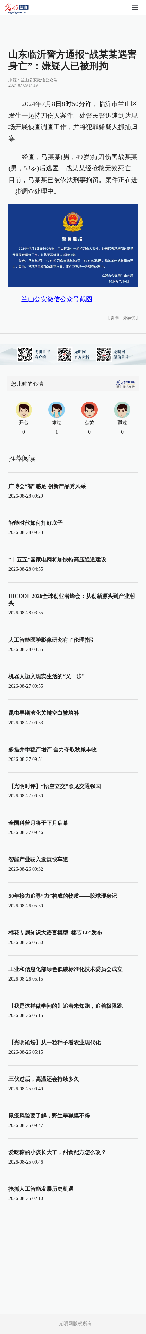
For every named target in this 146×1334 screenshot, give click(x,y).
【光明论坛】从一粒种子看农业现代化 (54, 1042)
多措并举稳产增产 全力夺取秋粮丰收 (52, 749)
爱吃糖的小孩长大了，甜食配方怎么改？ (57, 1152)
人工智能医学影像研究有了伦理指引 (51, 640)
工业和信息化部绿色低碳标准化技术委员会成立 (65, 969)
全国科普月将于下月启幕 (38, 823)
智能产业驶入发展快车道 (38, 859)
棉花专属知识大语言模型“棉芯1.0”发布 (55, 932)
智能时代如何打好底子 (35, 523)
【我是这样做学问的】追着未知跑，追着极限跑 (65, 1006)
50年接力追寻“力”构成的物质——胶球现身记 (62, 896)
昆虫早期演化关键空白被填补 (43, 713)
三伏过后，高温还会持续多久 (43, 1079)
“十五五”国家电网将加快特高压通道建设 (57, 559)
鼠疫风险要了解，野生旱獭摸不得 (49, 1115)
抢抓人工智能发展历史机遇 (41, 1189)
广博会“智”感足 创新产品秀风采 (47, 486)
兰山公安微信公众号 (39, 80)
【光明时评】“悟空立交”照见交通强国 (54, 786)
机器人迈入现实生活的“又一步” (46, 676)
